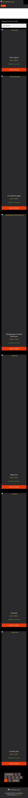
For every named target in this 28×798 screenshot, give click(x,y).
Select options (14, 69)
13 (20, 777)
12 (17, 777)
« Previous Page (9, 774)
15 (9, 780)
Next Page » (16, 780)
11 (13, 777)
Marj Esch (18, 795)
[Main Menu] (25, 2)
